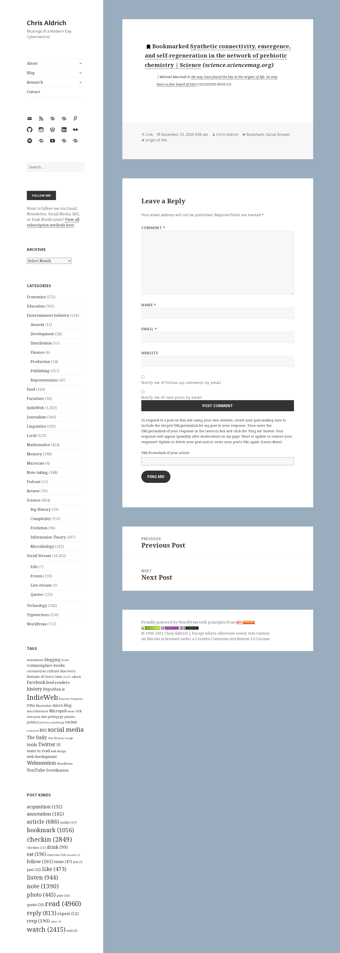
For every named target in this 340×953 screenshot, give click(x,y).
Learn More (271, 442)
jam (34, 869)
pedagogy (55, 716)
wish (71, 931)
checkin (49, 839)
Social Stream (39, 555)
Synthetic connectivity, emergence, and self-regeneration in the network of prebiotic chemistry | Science (218, 55)
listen (42, 877)
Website (149, 353)
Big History (41, 509)
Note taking (37, 472)
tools (32, 744)
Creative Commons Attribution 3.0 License (232, 638)
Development (42, 333)
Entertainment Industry (48, 315)
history (34, 689)
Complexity (41, 518)
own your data (37, 717)
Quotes (37, 594)
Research (35, 82)
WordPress (36, 624)
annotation (45, 813)
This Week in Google (60, 738)
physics (69, 717)
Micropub (58, 710)
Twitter (47, 744)
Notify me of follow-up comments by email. (181, 382)
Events (36, 575)
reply (41, 913)
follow (40, 861)
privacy (45, 722)
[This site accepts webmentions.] (170, 627)
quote (35, 904)
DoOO (67, 677)
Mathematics (38, 444)
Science (33, 500)
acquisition (44, 807)
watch (46, 929)
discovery (68, 671)
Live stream (41, 585)
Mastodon (44, 705)
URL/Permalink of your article (165, 453)
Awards (37, 324)
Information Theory (48, 537)
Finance (37, 352)
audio (68, 822)
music (71, 711)
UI (58, 744)
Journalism (36, 417)
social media (66, 729)
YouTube (36, 770)
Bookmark (255, 134)
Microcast (35, 463)
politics (33, 722)
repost (68, 913)
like (54, 869)
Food (31, 389)
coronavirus (36, 671)
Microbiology (42, 546)
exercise (56, 855)
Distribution (41, 343)
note (43, 886)
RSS (43, 730)
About (32, 63)
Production (40, 361)
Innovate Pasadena (71, 698)
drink (57, 847)
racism (71, 722)
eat (36, 854)
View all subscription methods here (53, 222)
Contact (33, 91)
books (65, 660)
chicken (36, 848)
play (63, 895)
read (63, 903)
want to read (38, 750)
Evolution (39, 527)
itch (77, 862)
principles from (222, 622)
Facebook (36, 682)
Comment (153, 227)
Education (36, 306)
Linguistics (36, 426)
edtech (76, 677)
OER (79, 711)
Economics (36, 296)
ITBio (31, 705)
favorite (73, 855)
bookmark (50, 830)
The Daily (37, 737)
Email (149, 329)
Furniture (35, 398)
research (33, 730)
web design (58, 751)
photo (41, 894)
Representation (44, 380)
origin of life (156, 140)
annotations (35, 660)
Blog (31, 72)
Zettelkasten (57, 770)
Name (148, 305)
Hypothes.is (54, 689)
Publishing (40, 370)
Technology (37, 605)
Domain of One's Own (44, 676)
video (56, 921)
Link (149, 134)
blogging (52, 659)
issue (63, 861)
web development (42, 756)
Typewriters (38, 614)
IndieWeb (35, 407)
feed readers (58, 682)
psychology (57, 722)
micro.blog (62, 705)
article (43, 821)
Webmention (41, 763)
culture (53, 671)
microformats (37, 711)
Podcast (33, 481)
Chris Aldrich (46, 22)
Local (31, 435)
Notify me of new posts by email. (172, 397)
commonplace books (46, 665)
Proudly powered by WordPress (170, 622)
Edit (34, 566)
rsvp (38, 920)
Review (33, 490)
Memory (34, 454)
